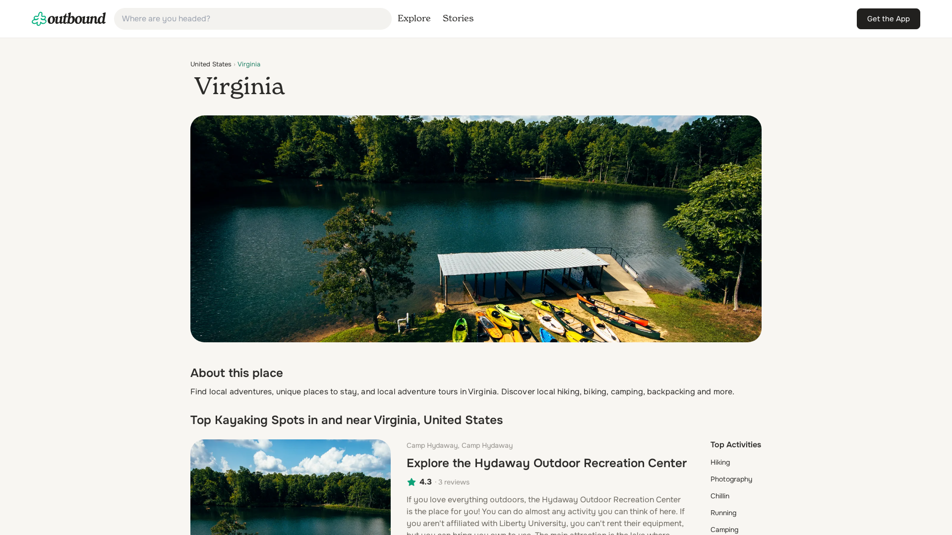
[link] (69, 18)
